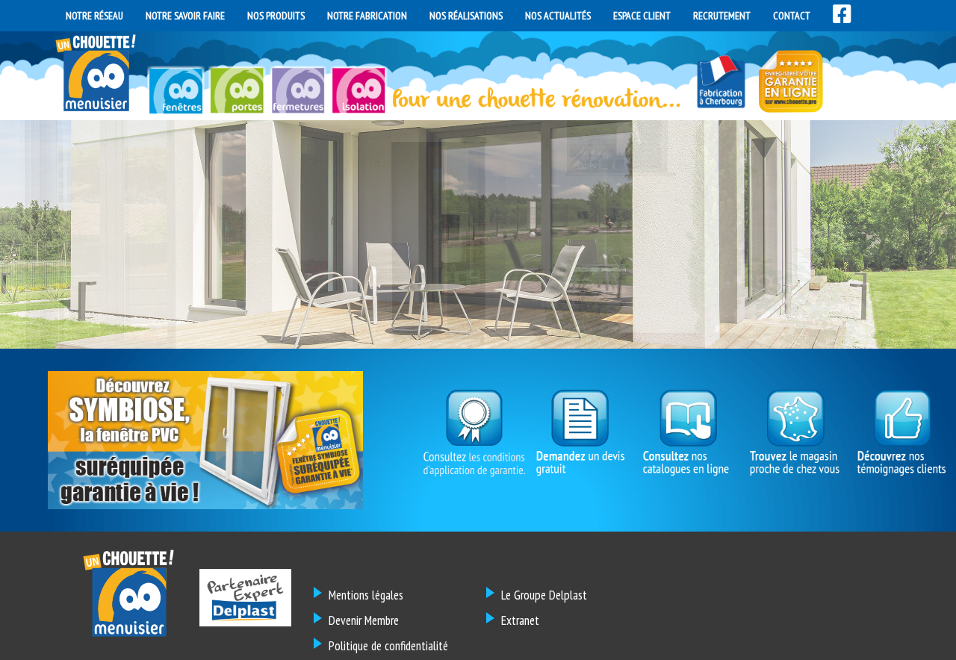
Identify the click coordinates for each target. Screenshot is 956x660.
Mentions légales (366, 595)
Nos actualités (558, 15)
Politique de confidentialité (388, 646)
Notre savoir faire (185, 15)
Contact (791, 15)
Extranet (520, 620)
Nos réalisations (466, 15)
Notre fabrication (367, 15)
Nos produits (276, 15)
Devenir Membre (364, 620)
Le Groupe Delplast (544, 595)
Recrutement (722, 15)
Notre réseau (94, 15)
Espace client (642, 15)
